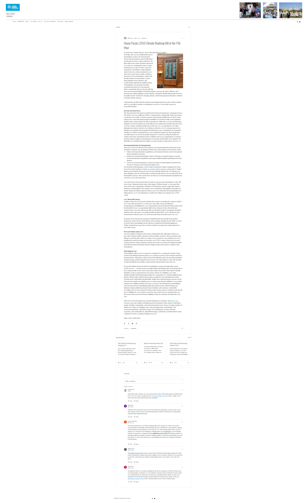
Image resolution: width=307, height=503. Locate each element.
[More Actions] (182, 390)
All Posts (118, 27)
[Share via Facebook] (124, 323)
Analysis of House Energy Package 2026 (153, 343)
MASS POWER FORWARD (10, 15)
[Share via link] (136, 323)
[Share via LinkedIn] (132, 323)
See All (189, 337)
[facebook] (297, 22)
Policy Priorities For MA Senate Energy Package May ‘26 (127, 344)
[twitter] (300, 22)
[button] (21, 21)
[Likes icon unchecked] (129, 401)
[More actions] (182, 38)
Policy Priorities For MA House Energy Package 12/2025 (178, 344)
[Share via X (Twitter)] (128, 323)
